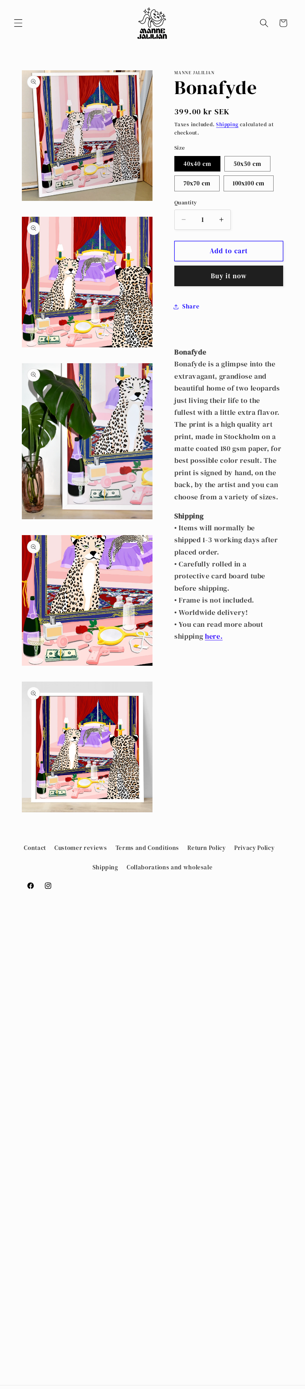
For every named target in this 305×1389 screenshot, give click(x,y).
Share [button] (190, 306)
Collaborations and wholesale (169, 867)
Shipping (227, 124)
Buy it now (229, 276)
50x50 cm (247, 164)
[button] (18, 23)
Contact (35, 848)
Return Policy (206, 848)
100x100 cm (248, 183)
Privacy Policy (254, 848)
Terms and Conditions (147, 848)
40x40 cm (197, 164)
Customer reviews (80, 848)
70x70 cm (196, 183)
